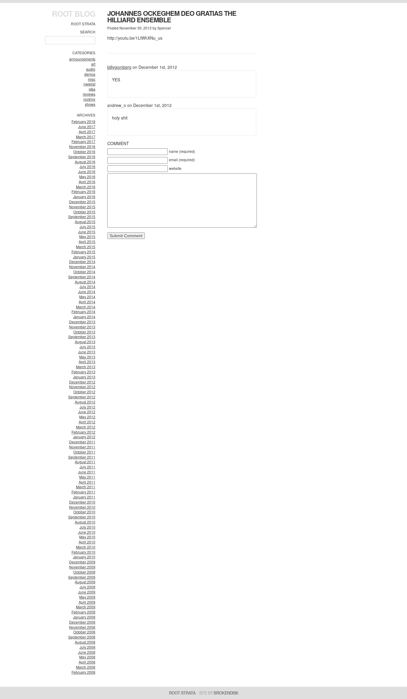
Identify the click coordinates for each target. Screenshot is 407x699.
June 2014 (86, 291)
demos (89, 74)
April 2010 (87, 541)
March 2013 (85, 366)
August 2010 (85, 521)
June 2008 (86, 652)
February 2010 (83, 551)
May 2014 (87, 296)
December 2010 (82, 501)
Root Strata (83, 23)
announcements (82, 58)
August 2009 (85, 581)
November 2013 (82, 326)
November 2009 (82, 566)
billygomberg (119, 67)
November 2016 (82, 146)
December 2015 (82, 201)
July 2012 (87, 406)
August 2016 (85, 161)
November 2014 (82, 266)
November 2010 (82, 507)
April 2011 (87, 481)
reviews (89, 94)
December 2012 (82, 381)
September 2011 (81, 456)
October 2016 (84, 151)
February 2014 (83, 311)
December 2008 (82, 622)
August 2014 (85, 281)
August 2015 (85, 221)
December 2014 (82, 261)
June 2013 (86, 351)
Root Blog (73, 13)
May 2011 (87, 476)
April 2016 (87, 181)
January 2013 (84, 376)
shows (90, 104)
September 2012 (81, 396)
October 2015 (84, 211)
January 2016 (84, 196)
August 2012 (85, 401)
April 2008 (87, 661)
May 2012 (87, 416)
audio (90, 69)
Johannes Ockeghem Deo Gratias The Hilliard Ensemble (171, 16)
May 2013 (87, 356)
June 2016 (86, 171)
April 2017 (87, 131)
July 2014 (87, 286)
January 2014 (84, 316)
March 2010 (85, 546)
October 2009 (84, 571)
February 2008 (83, 672)
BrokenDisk (226, 693)
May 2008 (87, 656)
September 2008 (81, 636)
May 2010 (87, 536)
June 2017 (86, 126)
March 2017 (85, 136)
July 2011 (87, 466)
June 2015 (86, 231)
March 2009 (85, 606)
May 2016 (87, 176)
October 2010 (84, 511)
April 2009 (87, 602)
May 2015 (87, 236)
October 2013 (84, 331)
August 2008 (85, 641)
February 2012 (83, 431)
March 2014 (85, 306)
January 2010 (84, 556)
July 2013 (87, 346)
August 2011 (85, 461)
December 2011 (82, 441)
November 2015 (82, 206)
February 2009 (83, 611)
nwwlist (89, 83)
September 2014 (81, 276)
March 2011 (85, 486)
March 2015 (85, 246)
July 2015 (87, 226)
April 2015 (87, 241)
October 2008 (84, 631)
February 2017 (83, 141)
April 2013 (87, 361)
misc (91, 79)
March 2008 (85, 667)
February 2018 (83, 121)
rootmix (89, 99)
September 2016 (81, 156)
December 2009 (82, 561)
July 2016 (87, 166)
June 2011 (86, 471)
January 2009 (84, 616)
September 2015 (81, 216)
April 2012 (87, 421)
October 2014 (84, 271)
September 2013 (81, 336)
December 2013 (82, 321)
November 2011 (82, 446)
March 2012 (85, 426)
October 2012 (84, 391)
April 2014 (87, 301)
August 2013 (85, 341)
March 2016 (85, 186)
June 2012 (86, 411)
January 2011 (84, 496)
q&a (92, 88)
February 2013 (83, 371)
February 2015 (83, 251)
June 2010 (86, 532)
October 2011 (84, 451)
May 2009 (87, 596)
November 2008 (82, 627)
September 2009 (81, 577)
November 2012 (82, 386)
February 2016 (83, 191)
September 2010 (81, 516)
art (93, 63)
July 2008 (87, 647)
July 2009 (87, 586)
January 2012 (84, 436)
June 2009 (86, 591)
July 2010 (87, 526)
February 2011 (83, 491)
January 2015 (84, 256)
